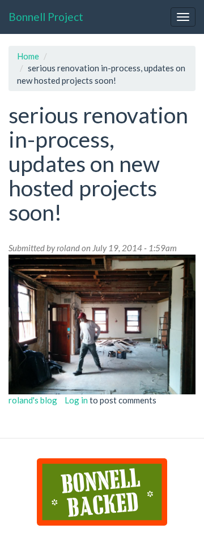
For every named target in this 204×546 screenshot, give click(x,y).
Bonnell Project (45, 16)
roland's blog (32, 400)
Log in (76, 400)
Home (28, 56)
